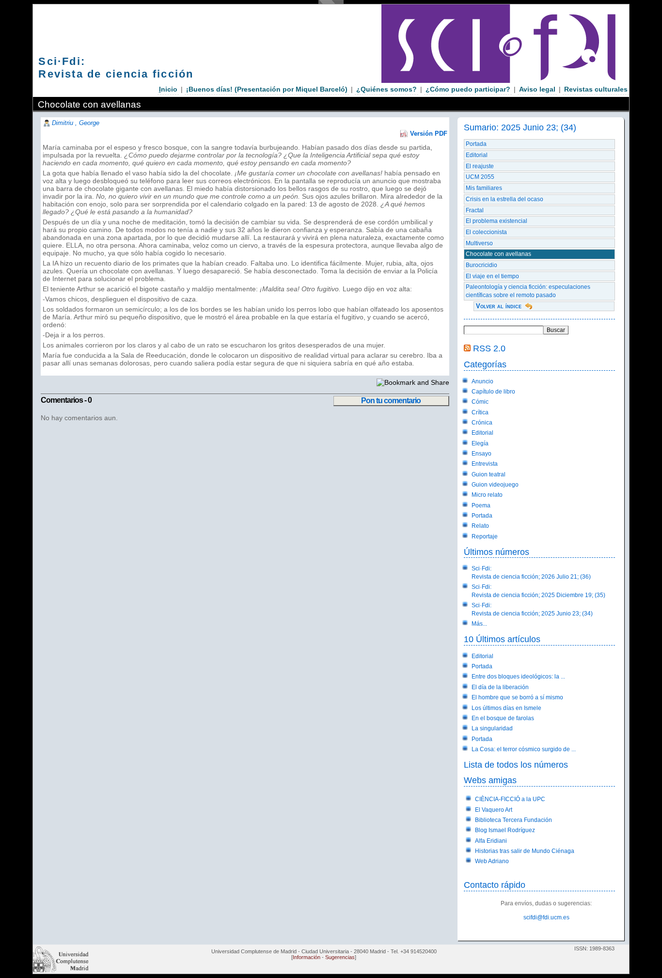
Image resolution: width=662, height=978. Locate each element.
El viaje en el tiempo (492, 276)
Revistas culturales (596, 89)
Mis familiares (484, 188)
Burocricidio (481, 265)
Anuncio (482, 381)
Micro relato (487, 494)
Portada (476, 144)
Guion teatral (488, 474)
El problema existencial (496, 221)
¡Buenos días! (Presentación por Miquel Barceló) (266, 89)
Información (306, 957)
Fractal (475, 210)
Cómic (480, 401)
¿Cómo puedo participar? (468, 89)
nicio (168, 89)
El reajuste (480, 166)
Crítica (480, 412)
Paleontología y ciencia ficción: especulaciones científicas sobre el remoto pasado (528, 291)
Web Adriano (492, 861)
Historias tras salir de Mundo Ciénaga (524, 851)
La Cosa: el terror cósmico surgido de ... (524, 749)
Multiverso (479, 243)
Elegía (480, 443)
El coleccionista (486, 232)
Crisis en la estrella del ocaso (504, 199)
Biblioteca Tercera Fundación (513, 820)
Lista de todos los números (516, 764)
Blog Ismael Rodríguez (505, 830)
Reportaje (485, 536)
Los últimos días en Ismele (506, 708)
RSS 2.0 (489, 348)
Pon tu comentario (391, 400)
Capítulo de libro (493, 391)
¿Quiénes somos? (386, 89)
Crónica (482, 422)
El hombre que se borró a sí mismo (517, 697)
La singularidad (492, 728)
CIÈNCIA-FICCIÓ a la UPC (510, 799)
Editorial (477, 155)
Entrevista (485, 463)
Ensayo (481, 453)
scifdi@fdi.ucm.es (546, 917)
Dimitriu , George (75, 122)
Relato (480, 525)
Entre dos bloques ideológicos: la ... (518, 676)
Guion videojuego (495, 484)
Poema (481, 505)
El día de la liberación (500, 687)
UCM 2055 (480, 177)
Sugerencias (340, 957)
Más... (479, 623)
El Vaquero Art (493, 809)
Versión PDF (428, 133)
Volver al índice (498, 306)
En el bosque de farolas (503, 718)
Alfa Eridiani (491, 840)
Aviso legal (537, 89)
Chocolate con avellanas (498, 254)
